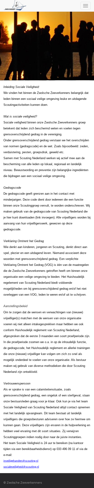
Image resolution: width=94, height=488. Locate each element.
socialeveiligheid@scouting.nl (21, 466)
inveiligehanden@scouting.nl (20, 460)
